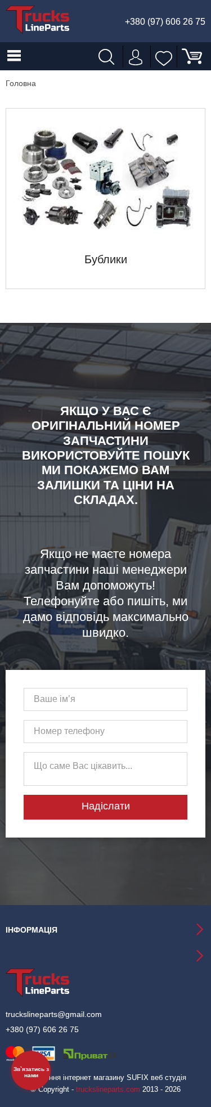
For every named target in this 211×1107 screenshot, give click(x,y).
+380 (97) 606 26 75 (165, 21)
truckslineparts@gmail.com (54, 1014)
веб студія (168, 1077)
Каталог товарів (14, 56)
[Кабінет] (134, 56)
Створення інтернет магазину (74, 1077)
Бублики (105, 259)
